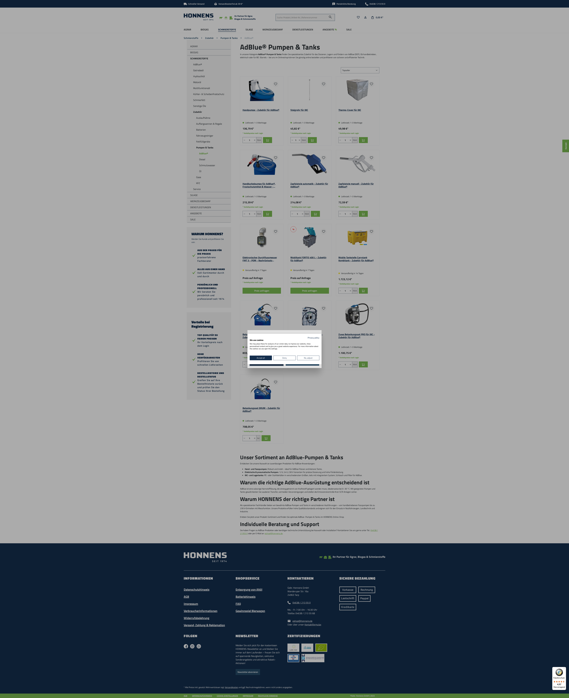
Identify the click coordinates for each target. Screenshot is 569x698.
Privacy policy (313, 337)
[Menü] (564, 669)
